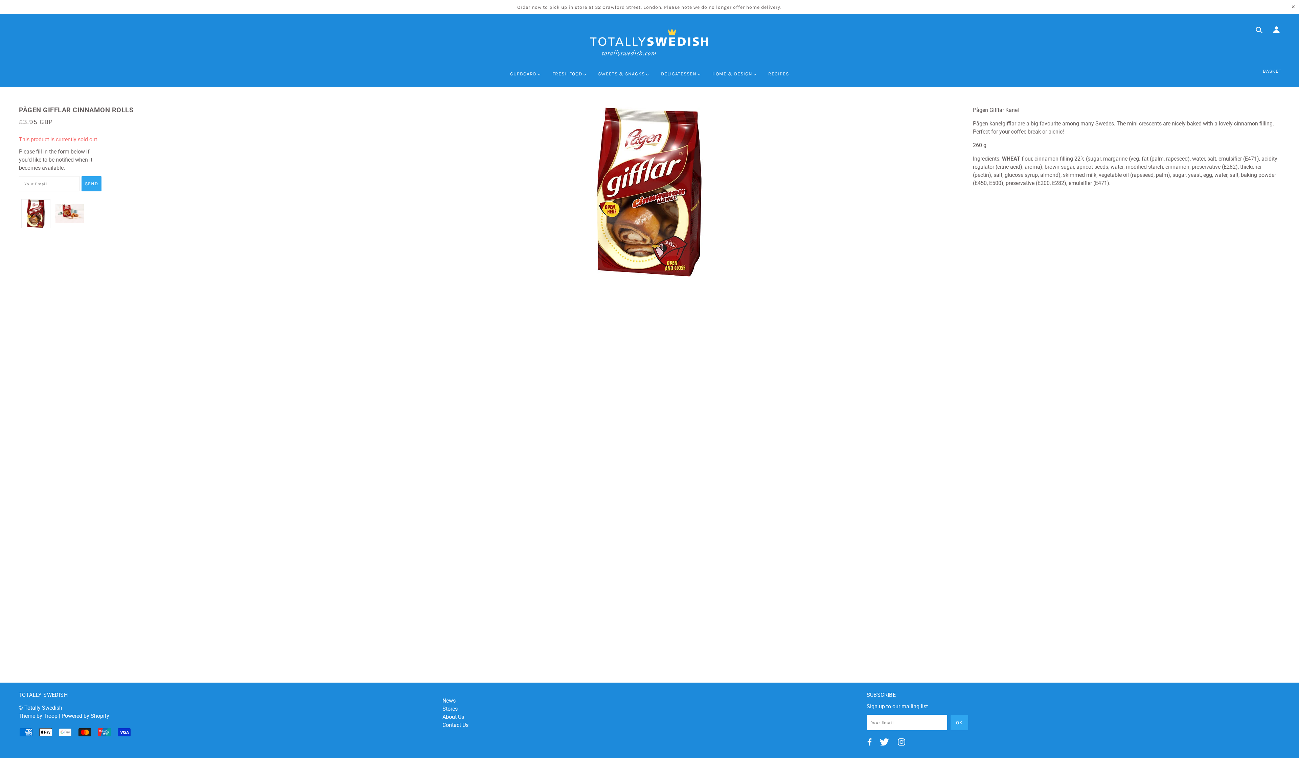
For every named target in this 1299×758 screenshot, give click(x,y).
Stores (450, 709)
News (449, 700)
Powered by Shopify (85, 716)
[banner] (649, 43)
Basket (1272, 71)
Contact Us (455, 725)
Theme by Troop (38, 716)
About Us (453, 717)
